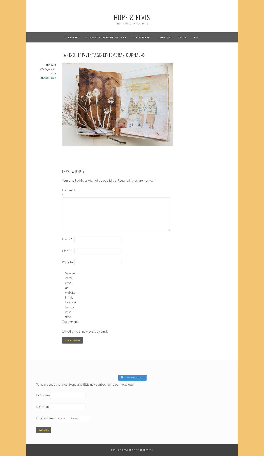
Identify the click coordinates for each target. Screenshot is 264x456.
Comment (68, 192)
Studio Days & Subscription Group (106, 37)
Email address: (46, 418)
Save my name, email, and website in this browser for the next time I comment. (71, 297)
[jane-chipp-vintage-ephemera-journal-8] (117, 145)
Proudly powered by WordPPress (132, 450)
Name (67, 239)
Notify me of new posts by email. (86, 331)
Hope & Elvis (132, 17)
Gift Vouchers (142, 37)
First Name (43, 395)
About (182, 37)
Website (67, 262)
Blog (197, 37)
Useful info (165, 37)
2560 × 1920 (49, 78)
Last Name (43, 407)
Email (66, 251)
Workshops (71, 37)
